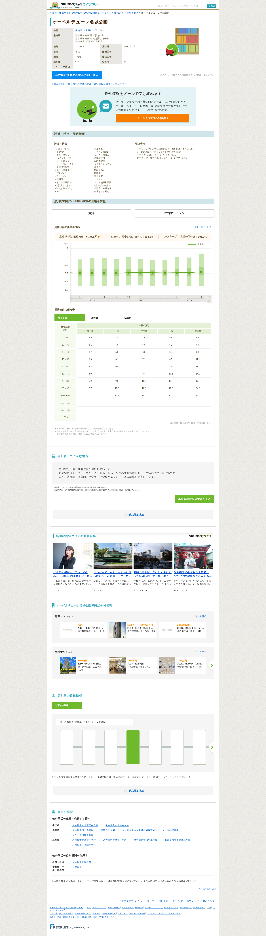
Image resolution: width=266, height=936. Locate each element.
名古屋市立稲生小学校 (145, 840)
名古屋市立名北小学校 (115, 840)
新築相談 (96, 913)
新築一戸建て (186, 907)
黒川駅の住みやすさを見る (194, 499)
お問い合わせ (207, 901)
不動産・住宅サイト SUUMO (65, 13)
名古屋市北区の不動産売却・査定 (77, 75)
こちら (173, 777)
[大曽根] (66, 747)
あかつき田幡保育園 (83, 835)
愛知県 (117, 13)
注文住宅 (54, 913)
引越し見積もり (109, 913)
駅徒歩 (127, 317)
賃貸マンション (99, 907)
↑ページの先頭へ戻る (206, 889)
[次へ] (211, 665)
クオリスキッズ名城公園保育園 (138, 830)
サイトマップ (147, 901)
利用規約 (163, 901)
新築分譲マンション (154, 907)
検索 (213, 6)
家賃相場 (139, 907)
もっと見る (200, 616)
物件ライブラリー (137, 913)
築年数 (94, 317)
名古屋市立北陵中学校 (117, 825)
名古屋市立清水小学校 (84, 840)
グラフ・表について (202, 227)
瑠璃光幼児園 (108, 830)
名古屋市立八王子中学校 (85, 825)
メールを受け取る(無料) (152, 117)
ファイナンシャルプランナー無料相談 (164, 913)
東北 (59, 917)
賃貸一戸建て (128, 907)
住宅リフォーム (66, 913)
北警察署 (77, 867)
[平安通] (89, 747)
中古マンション (171, 907)
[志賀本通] (111, 747)
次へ (211, 747)
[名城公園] (155, 747)
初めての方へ (129, 901)
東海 (84, 917)
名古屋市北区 (131, 13)
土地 (209, 907)
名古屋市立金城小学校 (84, 845)
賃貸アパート (114, 907)
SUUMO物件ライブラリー (97, 13)
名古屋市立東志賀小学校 (178, 840)
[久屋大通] (199, 747)
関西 (90, 917)
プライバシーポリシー (184, 901)
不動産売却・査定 (83, 913)
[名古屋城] (177, 747)
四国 (95, 917)
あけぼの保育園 (170, 830)
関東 (65, 917)
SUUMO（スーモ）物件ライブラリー (74, 5)
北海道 (53, 917)
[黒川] (133, 747)
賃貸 (89, 907)
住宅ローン (123, 913)
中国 (101, 917)
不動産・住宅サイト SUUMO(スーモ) (66, 907)
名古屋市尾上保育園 (83, 830)
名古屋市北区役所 (81, 862)
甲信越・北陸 (75, 917)
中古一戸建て (199, 907)
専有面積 (62, 317)
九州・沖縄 (110, 917)
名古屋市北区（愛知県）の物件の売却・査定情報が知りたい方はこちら (89, 84)
